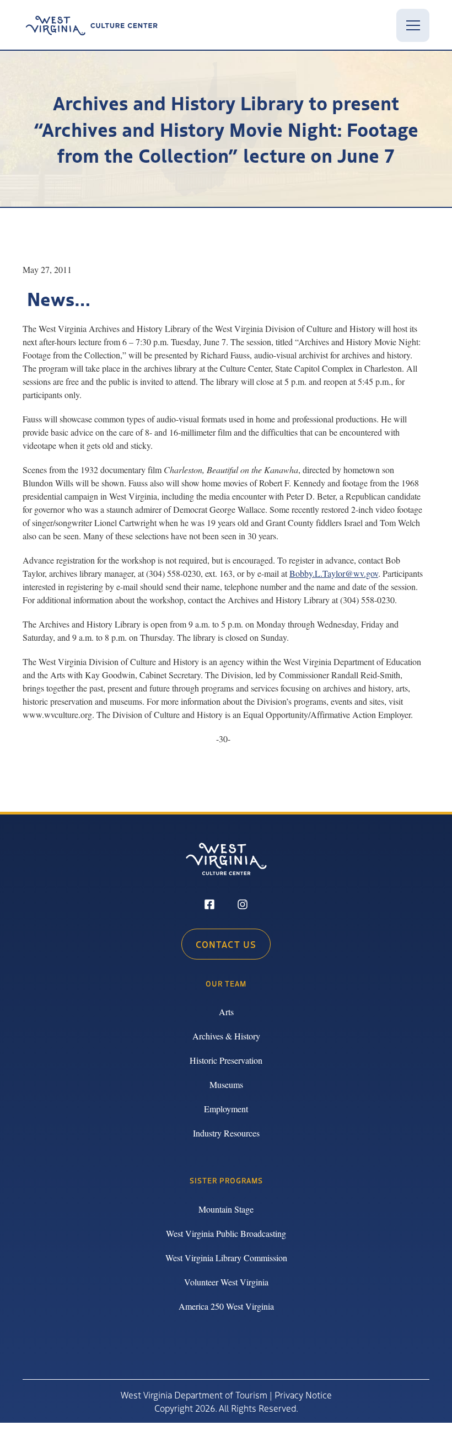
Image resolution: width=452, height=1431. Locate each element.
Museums (226, 1084)
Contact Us (226, 944)
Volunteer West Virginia (226, 1282)
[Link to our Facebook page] (209, 905)
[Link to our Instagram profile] (242, 905)
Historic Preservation (226, 1060)
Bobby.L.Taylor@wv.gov (333, 573)
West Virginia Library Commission (226, 1257)
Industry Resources (226, 1133)
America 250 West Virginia (226, 1306)
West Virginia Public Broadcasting (226, 1233)
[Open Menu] (412, 25)
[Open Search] (377, 25)
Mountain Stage (226, 1209)
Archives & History (226, 1036)
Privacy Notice (303, 1395)
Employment (226, 1108)
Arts (226, 1011)
